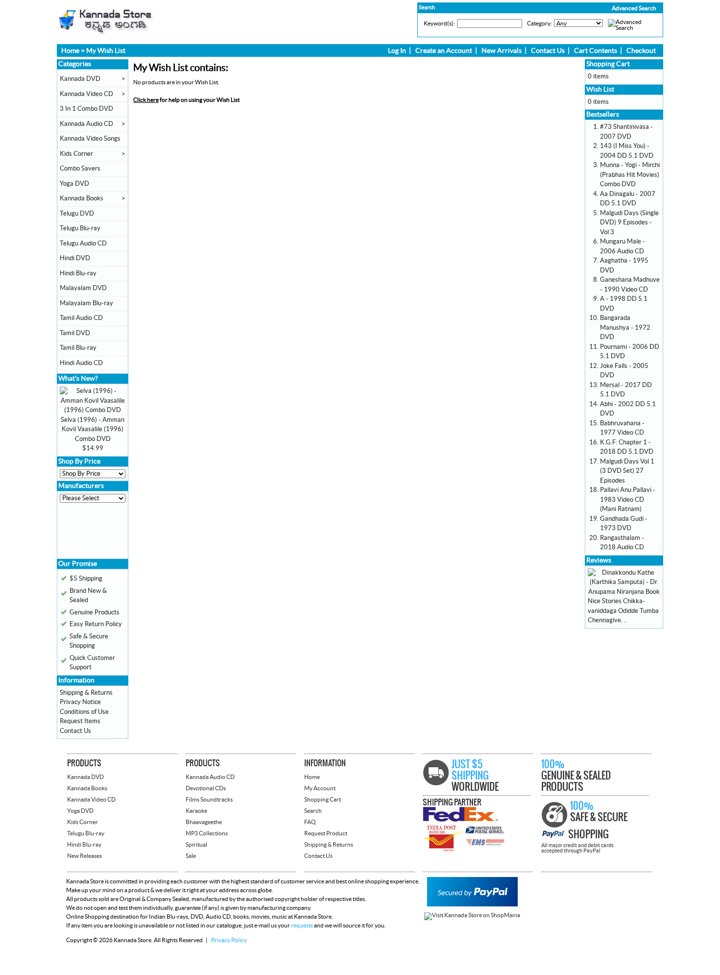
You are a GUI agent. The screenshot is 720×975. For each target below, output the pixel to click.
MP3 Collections (207, 833)
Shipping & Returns (86, 692)
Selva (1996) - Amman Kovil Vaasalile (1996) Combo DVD (92, 429)
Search (313, 811)
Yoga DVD (74, 183)
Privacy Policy (229, 940)
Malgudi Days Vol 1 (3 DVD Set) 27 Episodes (627, 471)
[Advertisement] (89, 534)
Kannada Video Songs (90, 138)
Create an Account (443, 51)
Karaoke (196, 811)
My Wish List (105, 51)
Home (70, 51)
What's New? (78, 378)
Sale (191, 856)
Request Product (325, 833)
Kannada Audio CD (86, 124)
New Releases (84, 856)
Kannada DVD (80, 78)
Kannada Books (81, 198)
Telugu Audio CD (83, 243)
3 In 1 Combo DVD (86, 108)
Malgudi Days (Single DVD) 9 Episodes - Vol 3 (629, 223)
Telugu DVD (77, 213)
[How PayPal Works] (472, 904)
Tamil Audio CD (81, 318)
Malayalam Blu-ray (86, 303)
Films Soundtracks (209, 800)
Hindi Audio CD (81, 363)
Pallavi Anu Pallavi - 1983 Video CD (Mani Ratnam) (627, 499)
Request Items (80, 721)
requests (302, 925)
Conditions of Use (84, 711)
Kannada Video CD (86, 94)
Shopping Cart (608, 64)
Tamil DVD (75, 333)
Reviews (598, 560)
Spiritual (196, 845)
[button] (613, 8)
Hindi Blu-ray (78, 273)
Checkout (641, 51)
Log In (397, 51)
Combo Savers (80, 168)
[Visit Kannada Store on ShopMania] (472, 915)
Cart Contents (595, 51)
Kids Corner (76, 153)
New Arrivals (501, 51)
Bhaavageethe (204, 822)
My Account (320, 788)
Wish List (600, 89)
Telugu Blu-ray (80, 228)
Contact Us (548, 51)
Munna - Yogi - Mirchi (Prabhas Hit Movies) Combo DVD (630, 175)
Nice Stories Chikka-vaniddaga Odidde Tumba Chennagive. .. (623, 611)
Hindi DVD (75, 258)
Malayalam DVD (83, 288)
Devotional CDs (206, 788)
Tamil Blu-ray (78, 347)
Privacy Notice (80, 702)
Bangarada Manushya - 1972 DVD (625, 328)
